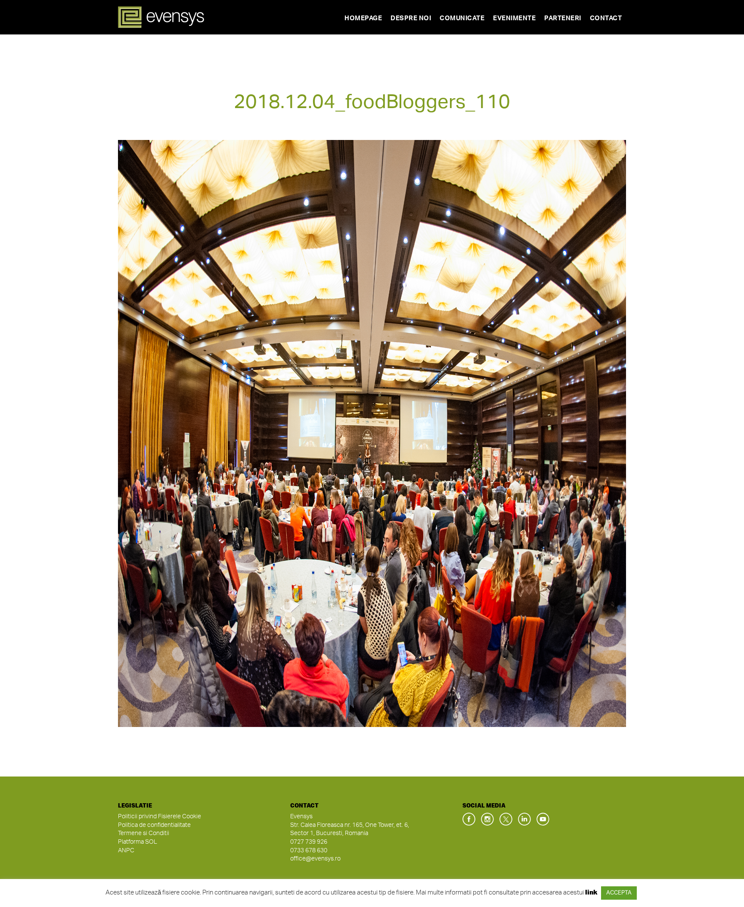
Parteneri (562, 18)
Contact (606, 18)
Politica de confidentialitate (154, 825)
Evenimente (514, 18)
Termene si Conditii (143, 833)
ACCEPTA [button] (619, 893)
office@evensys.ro (315, 859)
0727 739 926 (308, 842)
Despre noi (411, 18)
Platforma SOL (137, 842)
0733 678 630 (308, 851)
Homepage (363, 18)
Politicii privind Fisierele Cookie (159, 817)
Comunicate (462, 18)
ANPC (126, 851)
